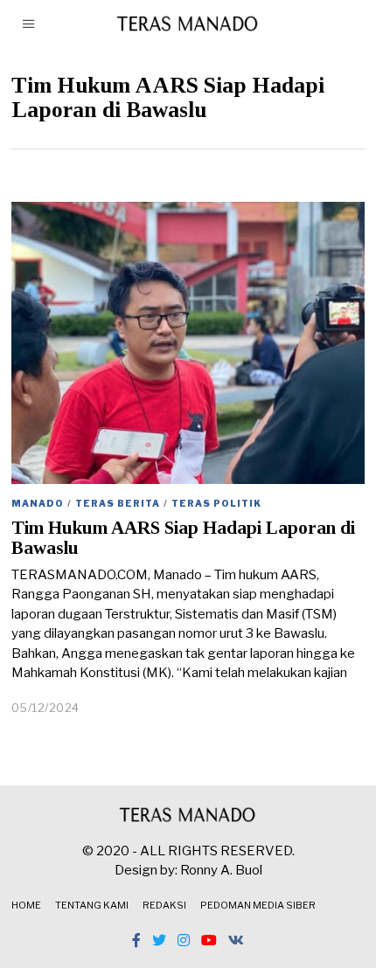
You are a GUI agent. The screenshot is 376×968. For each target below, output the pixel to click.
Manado (37, 503)
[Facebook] (136, 940)
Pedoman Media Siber (258, 905)
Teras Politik (216, 503)
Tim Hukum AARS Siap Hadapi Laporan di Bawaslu (183, 537)
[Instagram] (183, 940)
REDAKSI (164, 905)
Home (26, 905)
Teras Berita (117, 503)
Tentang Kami (92, 905)
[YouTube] (209, 940)
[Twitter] (159, 940)
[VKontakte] (236, 940)
